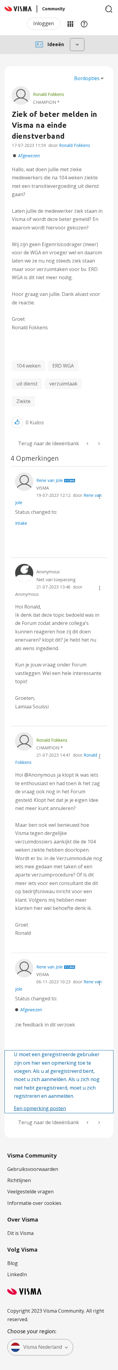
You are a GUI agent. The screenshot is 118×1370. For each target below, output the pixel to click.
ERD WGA (63, 365)
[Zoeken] (108, 9)
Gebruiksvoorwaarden (32, 1169)
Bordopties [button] (87, 78)
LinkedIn (17, 1274)
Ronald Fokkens (74, 145)
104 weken (28, 365)
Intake (21, 523)
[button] (17, 422)
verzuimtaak (63, 383)
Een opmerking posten (40, 1108)
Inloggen (43, 23)
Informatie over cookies (34, 1203)
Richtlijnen (19, 1180)
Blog (12, 1263)
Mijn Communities (70, 24)
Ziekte (23, 401)
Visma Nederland (42, 1347)
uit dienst (27, 383)
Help (84, 24)
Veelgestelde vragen (30, 1191)
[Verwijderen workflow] (98, 443)
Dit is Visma (20, 1233)
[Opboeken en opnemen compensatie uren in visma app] (88, 443)
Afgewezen (29, 155)
